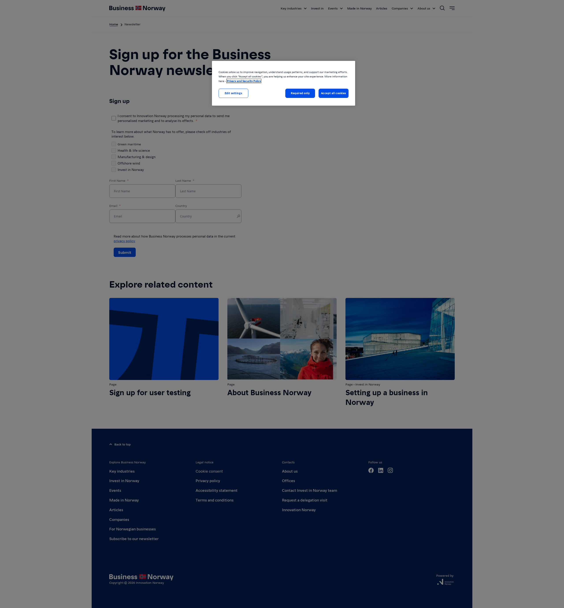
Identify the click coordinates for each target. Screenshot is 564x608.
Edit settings (233, 93)
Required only (300, 93)
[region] (283, 83)
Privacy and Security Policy (244, 81)
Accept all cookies (333, 93)
